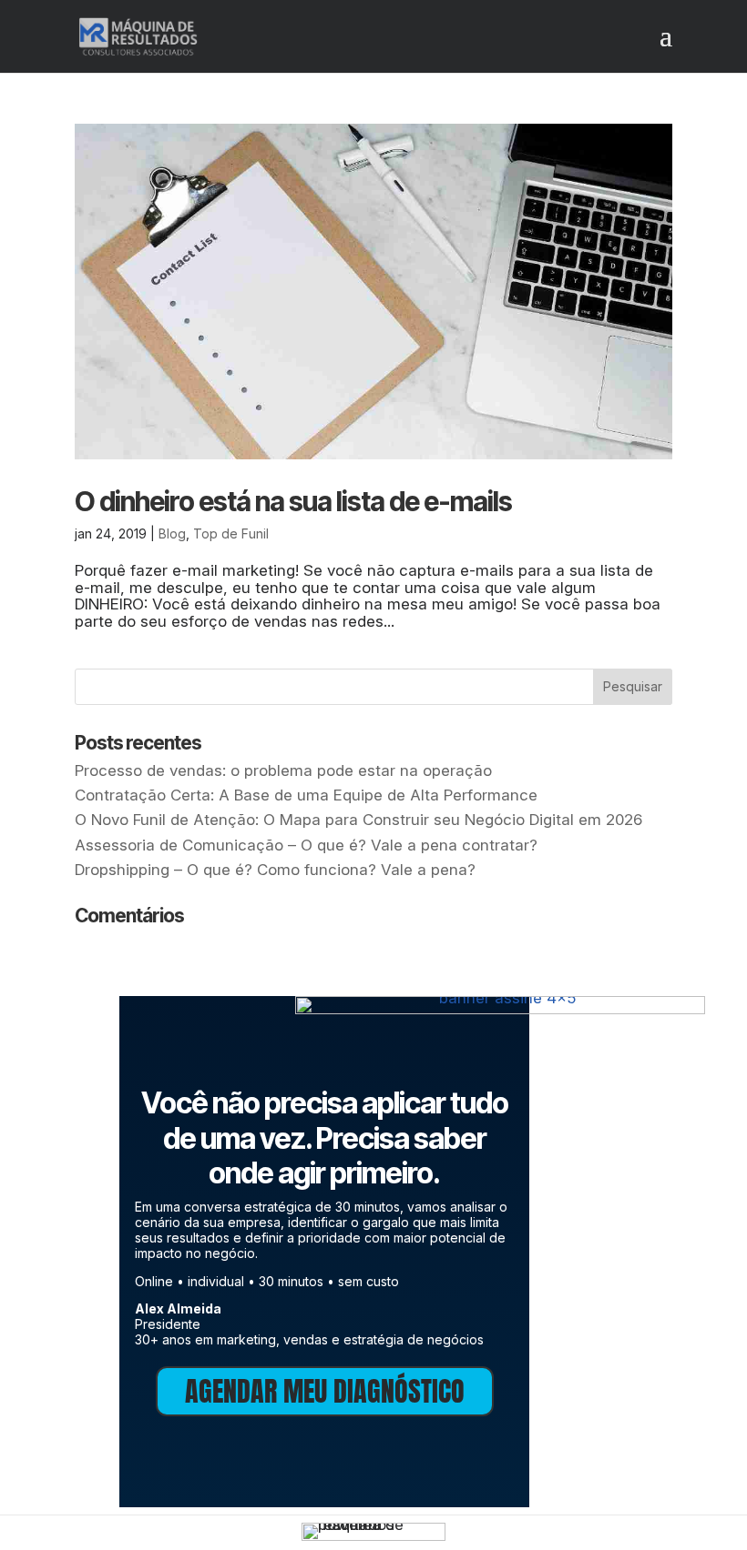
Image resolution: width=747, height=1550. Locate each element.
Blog (172, 533)
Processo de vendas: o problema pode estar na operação (283, 770)
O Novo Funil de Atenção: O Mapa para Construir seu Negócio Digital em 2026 (358, 819)
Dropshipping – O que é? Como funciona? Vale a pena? (275, 870)
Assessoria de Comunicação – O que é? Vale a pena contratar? (306, 845)
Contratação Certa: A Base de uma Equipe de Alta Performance (306, 795)
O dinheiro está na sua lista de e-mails (293, 501)
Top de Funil (231, 533)
